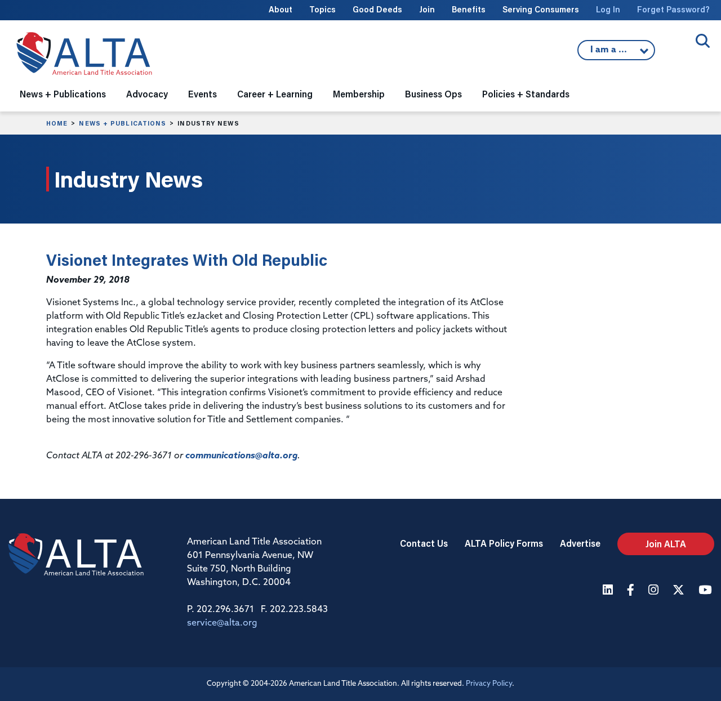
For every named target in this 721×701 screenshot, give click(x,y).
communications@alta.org (241, 456)
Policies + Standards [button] (525, 94)
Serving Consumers (540, 9)
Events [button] (202, 94)
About (280, 9)
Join (427, 9)
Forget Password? (673, 9)
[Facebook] (632, 591)
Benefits (469, 9)
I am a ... (610, 53)
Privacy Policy (489, 683)
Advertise (580, 543)
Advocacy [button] (147, 94)
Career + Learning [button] (275, 94)
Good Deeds (377, 9)
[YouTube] (706, 591)
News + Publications (122, 123)
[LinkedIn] (609, 591)
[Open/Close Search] (703, 41)
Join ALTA (666, 544)
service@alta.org (222, 623)
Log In (608, 9)
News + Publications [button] (63, 94)
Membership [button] (359, 94)
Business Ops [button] (433, 94)
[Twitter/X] (680, 591)
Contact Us (424, 543)
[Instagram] (654, 591)
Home (57, 123)
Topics (322, 9)
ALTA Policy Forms (504, 543)
